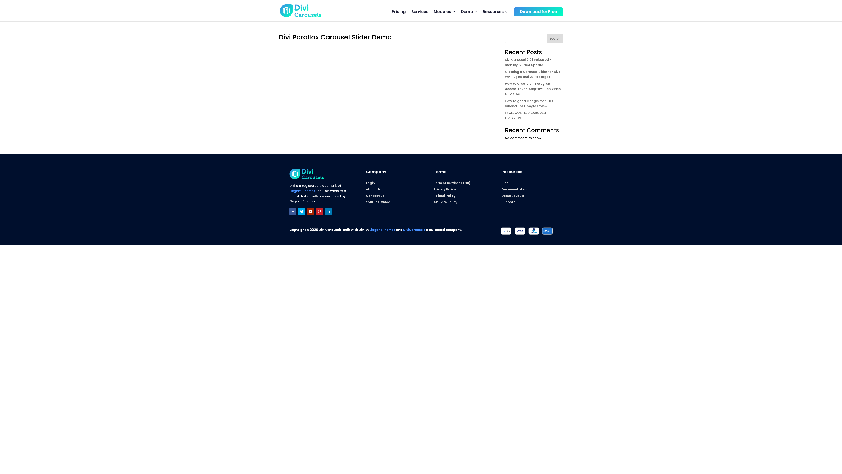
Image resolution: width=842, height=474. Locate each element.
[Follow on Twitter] (301, 211)
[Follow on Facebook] (292, 211)
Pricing (399, 12)
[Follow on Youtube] (310, 211)
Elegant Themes (302, 191)
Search (555, 38)
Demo (467, 12)
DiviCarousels (414, 230)
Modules (442, 12)
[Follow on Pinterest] (319, 211)
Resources (493, 12)
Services (419, 12)
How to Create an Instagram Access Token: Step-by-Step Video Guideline (533, 88)
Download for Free (538, 12)
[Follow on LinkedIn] (328, 211)
